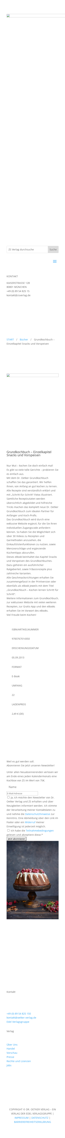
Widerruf (30, 822)
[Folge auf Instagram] (9, 305)
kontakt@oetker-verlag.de (21, 1017)
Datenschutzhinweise (37, 814)
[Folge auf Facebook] (16, 305)
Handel (11, 1048)
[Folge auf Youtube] (23, 305)
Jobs (9, 1065)
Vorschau (12, 1052)
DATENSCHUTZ (39, 1117)
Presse (10, 1057)
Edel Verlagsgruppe (18, 1021)
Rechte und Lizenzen (19, 1061)
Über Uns (12, 1044)
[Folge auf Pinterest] (23, 1075)
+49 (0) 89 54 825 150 (19, 1013)
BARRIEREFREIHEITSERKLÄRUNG (32, 1122)
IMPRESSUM (22, 1117)
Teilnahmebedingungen (40, 830)
